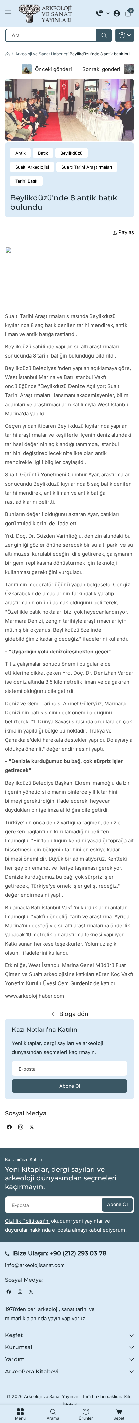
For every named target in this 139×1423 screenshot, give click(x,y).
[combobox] (58, 35)
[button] (10, 13)
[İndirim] (124, 35)
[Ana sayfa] (7, 54)
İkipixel (70, 1404)
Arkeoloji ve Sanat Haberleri (42, 53)
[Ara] (103, 35)
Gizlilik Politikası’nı (27, 1221)
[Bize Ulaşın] (103, 13)
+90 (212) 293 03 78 (78, 1253)
